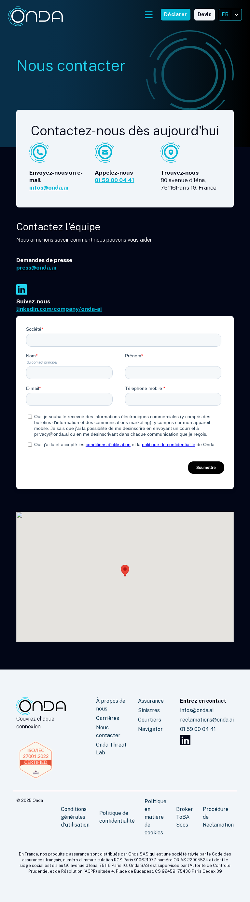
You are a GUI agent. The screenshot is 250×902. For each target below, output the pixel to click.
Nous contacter (108, 731)
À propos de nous (110, 705)
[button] (230, 14)
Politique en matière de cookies (155, 817)
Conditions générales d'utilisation (75, 817)
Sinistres (149, 710)
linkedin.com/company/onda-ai (59, 308)
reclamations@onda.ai (207, 720)
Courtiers (149, 720)
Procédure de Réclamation (218, 817)
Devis (205, 14)
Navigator (150, 729)
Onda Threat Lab (111, 749)
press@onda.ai (36, 267)
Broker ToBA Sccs (184, 817)
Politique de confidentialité (117, 817)
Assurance (151, 701)
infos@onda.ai (48, 187)
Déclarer (175, 14)
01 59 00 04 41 (114, 180)
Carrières (107, 718)
